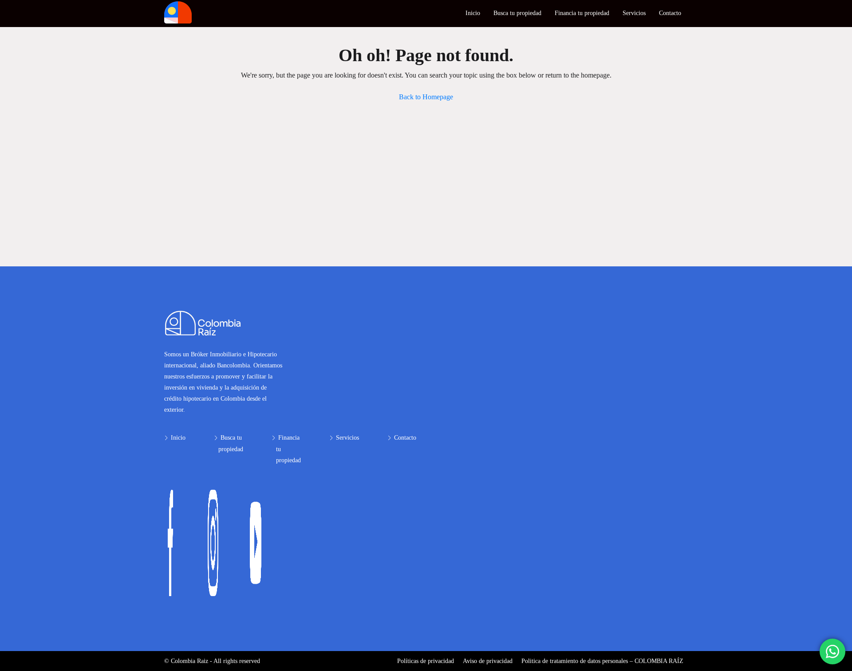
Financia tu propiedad (582, 13)
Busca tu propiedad (517, 13)
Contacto (670, 13)
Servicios (634, 13)
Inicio (472, 13)
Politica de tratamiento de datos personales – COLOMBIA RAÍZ (602, 661)
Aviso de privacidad (488, 661)
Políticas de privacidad (425, 661)
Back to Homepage (426, 97)
